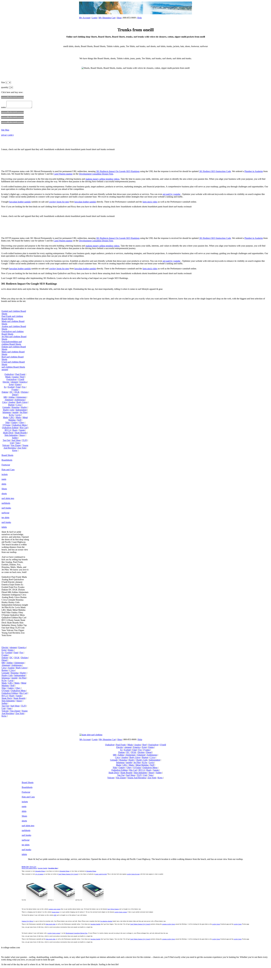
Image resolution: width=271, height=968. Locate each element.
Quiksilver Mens (19, 425)
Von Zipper (16, 445)
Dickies (24, 392)
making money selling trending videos (102, 179)
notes (3, 107)
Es (5, 387)
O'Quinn (6, 425)
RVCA (8, 430)
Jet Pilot (23, 412)
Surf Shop (16, 440)
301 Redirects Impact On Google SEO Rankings (118, 171)
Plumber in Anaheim (253, 171)
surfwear (5, 512)
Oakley (14, 422)
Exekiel (11, 387)
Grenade (6, 407)
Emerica (23, 382)
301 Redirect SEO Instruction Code (215, 171)
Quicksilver (11, 379)
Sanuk (22, 430)
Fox (24, 387)
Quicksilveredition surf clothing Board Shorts (12, 342)
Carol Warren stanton (62, 174)
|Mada (8, 377)
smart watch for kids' (101, 874)
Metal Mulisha (142, 765)
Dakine (5, 392)
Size (3, 82)
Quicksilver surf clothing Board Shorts (13, 332)
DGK (17, 392)
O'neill (21, 379)
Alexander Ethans (40, 871)
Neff (19, 420)
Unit (12, 443)
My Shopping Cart (107, 17)
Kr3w (11, 415)
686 (5, 397)
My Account (84, 17)
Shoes (4, 489)
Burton (11, 405)
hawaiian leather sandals (20, 202)
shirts (4, 484)
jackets (5, 474)
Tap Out (6, 440)
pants (4, 479)
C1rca (18, 405)
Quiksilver (9, 374)
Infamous (7, 412)
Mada (5, 417)
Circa (4, 402)
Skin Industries (11, 435)
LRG (12, 417)
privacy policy (7, 135)
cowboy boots (216, 924)
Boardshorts (7, 460)
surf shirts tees (8, 498)
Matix (18, 417)
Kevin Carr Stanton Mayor (29, 868)
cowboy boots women (120, 912)
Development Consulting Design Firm (96, 174)
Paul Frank (20, 374)
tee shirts (5, 517)
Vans (17, 443)
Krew (14, 450)
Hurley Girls (8, 410)
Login (94, 17)
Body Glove (22, 402)
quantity (5, 87)
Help (139, 17)
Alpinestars (21, 397)
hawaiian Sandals (95, 924)
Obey (21, 422)
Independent (21, 410)
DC (11, 392)
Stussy (22, 435)
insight (15, 412)
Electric (6, 382)
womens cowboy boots (168, 924)
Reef (22, 377)
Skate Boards (21, 432)
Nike (7, 422)
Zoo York (22, 448)
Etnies (18, 384)
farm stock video (150, 202)
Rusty (15, 430)
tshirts (4, 527)
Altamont (9, 399)
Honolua (15, 407)
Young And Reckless (16, 446)
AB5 (55, 915)
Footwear (6, 465)
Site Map (5, 130)
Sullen (15, 438)
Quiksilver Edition (10, 427)
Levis (18, 415)
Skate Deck (8, 432)
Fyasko (15, 389)
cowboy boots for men (59, 202)
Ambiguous (19, 399)
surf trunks (6, 508)
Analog (15, 377)
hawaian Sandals (42, 868)
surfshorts (6, 503)
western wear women (54, 909)
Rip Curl (24, 427)
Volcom (5, 445)
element (14, 382)
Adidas (11, 397)
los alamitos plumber (106, 921)
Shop (119, 17)
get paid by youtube (171, 194)
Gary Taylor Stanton (113, 909)
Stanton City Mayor (27, 921)
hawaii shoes (55, 912)
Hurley (24, 407)
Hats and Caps (8, 469)
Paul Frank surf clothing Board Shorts (12, 317)
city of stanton (39, 874)
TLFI (24, 440)
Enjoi (11, 384)
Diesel (15, 394)
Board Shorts (7, 455)
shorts (4, 493)
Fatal (18, 387)
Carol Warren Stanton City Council (68, 874)
